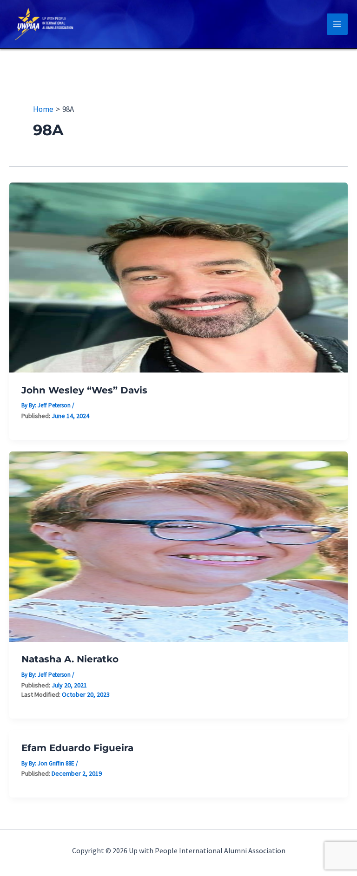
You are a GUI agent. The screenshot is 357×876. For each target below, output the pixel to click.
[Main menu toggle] (337, 24)
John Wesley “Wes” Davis (84, 390)
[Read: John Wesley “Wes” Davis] (178, 276)
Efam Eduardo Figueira (77, 747)
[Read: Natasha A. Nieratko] (178, 546)
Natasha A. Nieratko (70, 659)
